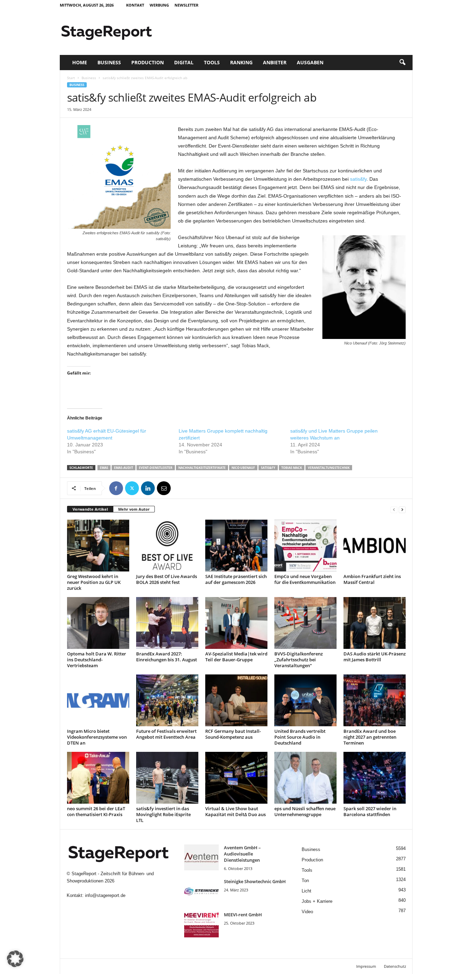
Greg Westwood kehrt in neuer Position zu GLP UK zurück (94, 582)
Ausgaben (310, 62)
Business (109, 62)
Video (307, 911)
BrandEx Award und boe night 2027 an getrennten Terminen (369, 737)
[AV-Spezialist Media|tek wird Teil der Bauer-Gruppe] (236, 623)
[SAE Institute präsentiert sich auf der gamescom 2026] (236, 545)
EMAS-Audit (123, 467)
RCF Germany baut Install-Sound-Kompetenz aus (233, 734)
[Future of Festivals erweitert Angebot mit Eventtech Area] (167, 700)
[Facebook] (116, 488)
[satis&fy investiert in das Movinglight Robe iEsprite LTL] (167, 778)
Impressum (366, 966)
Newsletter (186, 5)
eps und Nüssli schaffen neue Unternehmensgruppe (305, 811)
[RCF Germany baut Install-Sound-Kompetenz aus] (236, 700)
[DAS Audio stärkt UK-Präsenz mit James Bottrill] (374, 623)
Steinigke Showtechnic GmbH (255, 881)
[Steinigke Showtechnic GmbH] (201, 891)
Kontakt (135, 5)
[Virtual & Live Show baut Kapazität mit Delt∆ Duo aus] (236, 778)
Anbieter (274, 62)
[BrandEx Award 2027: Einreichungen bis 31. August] (167, 623)
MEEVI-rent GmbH (243, 914)
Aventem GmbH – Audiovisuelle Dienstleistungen (242, 853)
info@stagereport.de (105, 895)
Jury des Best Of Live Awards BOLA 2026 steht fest (166, 579)
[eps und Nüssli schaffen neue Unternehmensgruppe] (305, 778)
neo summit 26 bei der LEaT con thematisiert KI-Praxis (96, 811)
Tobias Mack (291, 467)
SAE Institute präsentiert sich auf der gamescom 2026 (236, 579)
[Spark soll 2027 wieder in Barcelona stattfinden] (374, 778)
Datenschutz (395, 966)
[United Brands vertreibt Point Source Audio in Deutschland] (305, 700)
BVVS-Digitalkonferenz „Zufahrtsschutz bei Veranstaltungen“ (298, 660)
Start (71, 77)
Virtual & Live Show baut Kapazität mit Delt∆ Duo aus (235, 811)
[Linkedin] (148, 488)
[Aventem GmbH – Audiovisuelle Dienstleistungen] (201, 857)
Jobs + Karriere (317, 901)
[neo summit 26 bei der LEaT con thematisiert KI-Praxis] (98, 778)
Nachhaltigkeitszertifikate (202, 467)
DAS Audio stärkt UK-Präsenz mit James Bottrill (374, 657)
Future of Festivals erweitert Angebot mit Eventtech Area (166, 734)
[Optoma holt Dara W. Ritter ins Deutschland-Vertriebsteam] (98, 623)
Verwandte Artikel (90, 509)
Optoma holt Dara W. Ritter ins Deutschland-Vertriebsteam (96, 660)
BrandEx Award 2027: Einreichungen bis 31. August (166, 657)
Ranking (241, 62)
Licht (306, 890)
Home (79, 62)
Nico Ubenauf (243, 467)
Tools (212, 62)
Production (147, 62)
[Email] (164, 488)
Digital (183, 62)
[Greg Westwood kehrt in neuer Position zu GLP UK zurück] (98, 545)
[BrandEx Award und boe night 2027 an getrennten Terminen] (374, 700)
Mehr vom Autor (134, 509)
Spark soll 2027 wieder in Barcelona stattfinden (369, 811)
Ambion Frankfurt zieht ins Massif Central (372, 579)
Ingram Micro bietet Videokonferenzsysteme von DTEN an (97, 737)
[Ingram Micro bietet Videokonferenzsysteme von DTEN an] (98, 700)
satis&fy (358, 179)
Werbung (159, 5)
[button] (402, 62)
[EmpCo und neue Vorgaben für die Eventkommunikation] (305, 545)
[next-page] (402, 509)
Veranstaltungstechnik (329, 467)
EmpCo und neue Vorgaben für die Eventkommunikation (305, 579)
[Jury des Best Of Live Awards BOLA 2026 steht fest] (167, 545)
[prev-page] (393, 509)
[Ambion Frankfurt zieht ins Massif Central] (374, 545)
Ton (305, 880)
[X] (132, 488)
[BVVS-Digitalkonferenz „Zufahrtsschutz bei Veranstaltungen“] (305, 623)
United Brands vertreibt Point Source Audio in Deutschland (299, 737)
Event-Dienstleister (155, 467)
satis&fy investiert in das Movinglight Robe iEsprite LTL (163, 814)
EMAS (104, 467)
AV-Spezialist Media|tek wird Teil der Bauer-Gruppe (236, 657)
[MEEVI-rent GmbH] (201, 924)
